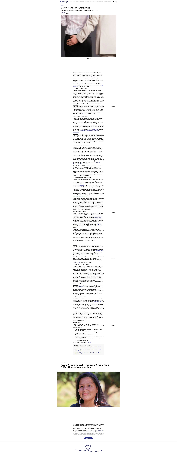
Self (81, 1)
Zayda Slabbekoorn (64, 369)
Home (62, 5)
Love (71, 1)
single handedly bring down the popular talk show (87, 274)
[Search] (113, 2)
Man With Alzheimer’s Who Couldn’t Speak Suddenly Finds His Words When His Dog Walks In (88, 347)
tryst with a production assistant (80, 183)
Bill (82, 113)
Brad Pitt (90, 219)
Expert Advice (108, 1)
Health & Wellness (96, 1)
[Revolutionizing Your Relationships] (65, 2)
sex (78, 181)
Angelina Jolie (97, 217)
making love (81, 286)
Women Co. (63, 12)
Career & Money (103, 1)
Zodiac (74, 1)
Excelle (89, 342)
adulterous (95, 129)
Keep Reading (88, 438)
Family (83, 1)
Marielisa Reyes (63, 451)
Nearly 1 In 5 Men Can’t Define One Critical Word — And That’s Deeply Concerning (88, 353)
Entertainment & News (89, 1)
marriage (82, 185)
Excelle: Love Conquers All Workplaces (88, 77)
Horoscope (78, 1)
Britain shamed (97, 301)
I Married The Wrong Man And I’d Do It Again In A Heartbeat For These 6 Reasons (88, 350)
